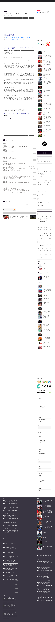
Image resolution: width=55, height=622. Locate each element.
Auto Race (39, 5)
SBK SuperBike (41, 412)
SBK (14, 5)
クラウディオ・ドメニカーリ (6, 607)
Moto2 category (42, 406)
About (44, 5)
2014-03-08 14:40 (5, 154)
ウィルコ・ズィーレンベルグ (6, 605)
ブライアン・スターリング (12, 613)
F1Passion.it (5, 598)
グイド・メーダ (12, 607)
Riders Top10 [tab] (40, 213)
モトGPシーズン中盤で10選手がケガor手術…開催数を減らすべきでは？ (11, 569)
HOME (40, 434)
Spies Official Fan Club (10, 599)
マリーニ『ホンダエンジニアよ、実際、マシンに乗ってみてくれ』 (11, 544)
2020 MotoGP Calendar (30, 5)
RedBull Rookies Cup (42, 419)
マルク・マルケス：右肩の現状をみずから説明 (11, 579)
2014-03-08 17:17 (5, 161)
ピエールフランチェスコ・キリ (13, 612)
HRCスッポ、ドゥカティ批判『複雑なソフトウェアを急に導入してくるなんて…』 (18, 37)
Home (5, 5)
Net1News (13, 598)
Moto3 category (42, 442)
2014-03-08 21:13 (5, 173)
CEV (40, 417)
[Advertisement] (19, 26)
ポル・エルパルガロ (11, 614)
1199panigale (5, 597)
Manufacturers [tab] (47, 213)
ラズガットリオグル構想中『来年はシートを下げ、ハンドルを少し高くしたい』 (11, 557)
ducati (13, 597)
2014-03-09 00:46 (5, 181)
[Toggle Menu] (1, 1)
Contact (48, 5)
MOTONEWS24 (9, 598)
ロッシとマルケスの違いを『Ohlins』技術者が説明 (11, 590)
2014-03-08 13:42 (5, 150)
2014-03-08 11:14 (5, 143)
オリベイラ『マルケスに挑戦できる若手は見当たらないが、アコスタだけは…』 (11, 583)
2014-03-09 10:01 (5, 185)
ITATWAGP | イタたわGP (27, 1)
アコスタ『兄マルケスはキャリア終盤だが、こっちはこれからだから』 (11, 587)
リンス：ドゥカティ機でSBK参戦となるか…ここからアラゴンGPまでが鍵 (11, 565)
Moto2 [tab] (44, 168)
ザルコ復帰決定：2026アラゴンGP (9, 572)
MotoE (40, 415)
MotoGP (9, 5)
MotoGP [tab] (39, 158)
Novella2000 (5, 599)
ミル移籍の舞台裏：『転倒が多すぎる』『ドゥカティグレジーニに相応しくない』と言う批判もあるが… (11, 548)
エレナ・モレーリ (5, 606)
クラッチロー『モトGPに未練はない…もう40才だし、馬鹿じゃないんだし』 (11, 576)
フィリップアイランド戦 (6, 613)
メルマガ (5, 7)
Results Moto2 (43, 407)
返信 (34, 148)
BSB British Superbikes (43, 447)
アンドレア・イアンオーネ (6, 604)
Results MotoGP (44, 405)
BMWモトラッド (9, 597)
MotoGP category (43, 476)
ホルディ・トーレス (6, 614)
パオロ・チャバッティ (6, 612)
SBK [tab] (43, 158)
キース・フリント (10, 606)
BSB (23, 5)
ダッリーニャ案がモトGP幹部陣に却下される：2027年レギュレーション (10, 553)
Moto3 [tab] (48, 168)
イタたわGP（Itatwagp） (42, 390)
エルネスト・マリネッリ (13, 605)
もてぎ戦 (15, 599)
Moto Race (19, 5)
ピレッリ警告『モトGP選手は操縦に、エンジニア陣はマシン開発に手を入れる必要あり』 (10, 561)
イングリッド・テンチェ (13, 604)
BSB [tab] (47, 158)
